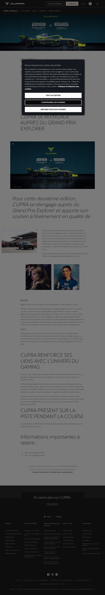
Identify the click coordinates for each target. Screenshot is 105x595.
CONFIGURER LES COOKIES (53, 102)
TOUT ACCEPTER (53, 95)
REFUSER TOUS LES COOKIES (53, 109)
